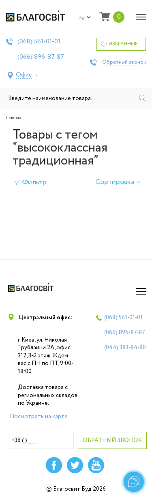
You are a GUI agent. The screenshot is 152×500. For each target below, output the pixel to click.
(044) (125, 348)
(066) (40, 57)
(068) (38, 41)
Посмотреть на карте (39, 416)
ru (82, 18)
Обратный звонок (124, 62)
